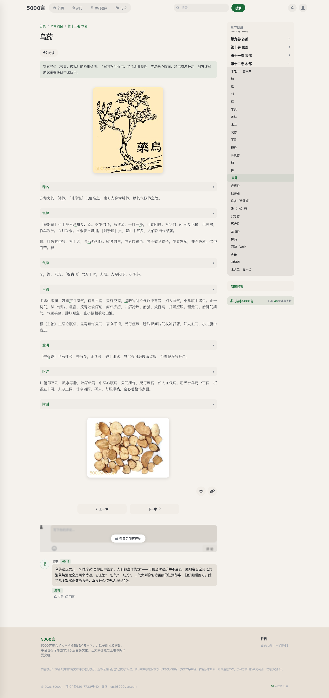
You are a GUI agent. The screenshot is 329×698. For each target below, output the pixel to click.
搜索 (238, 8)
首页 (61, 8)
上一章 (104, 509)
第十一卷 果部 (241, 55)
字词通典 (101, 8)
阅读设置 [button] (237, 287)
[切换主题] (292, 8)
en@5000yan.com (123, 686)
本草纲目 (57, 26)
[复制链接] (212, 491)
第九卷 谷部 (239, 39)
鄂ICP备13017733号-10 (82, 686)
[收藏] (201, 491)
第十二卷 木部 (78, 26)
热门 (79, 8)
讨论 (123, 8)
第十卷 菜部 (239, 47)
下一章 (152, 509)
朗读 (51, 53)
